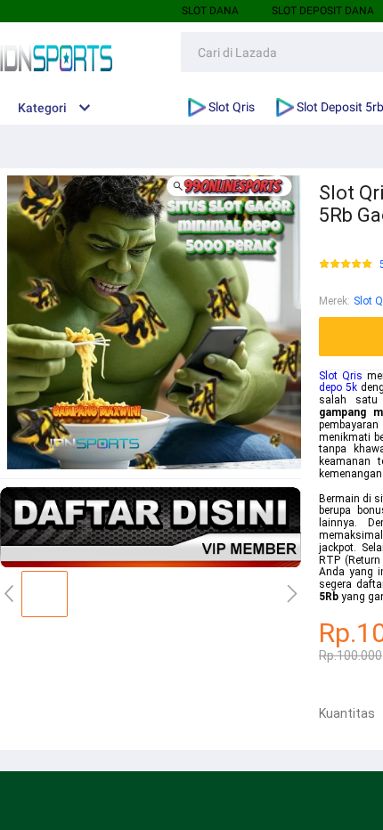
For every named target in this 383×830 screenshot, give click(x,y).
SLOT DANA (210, 10)
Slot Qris (341, 376)
